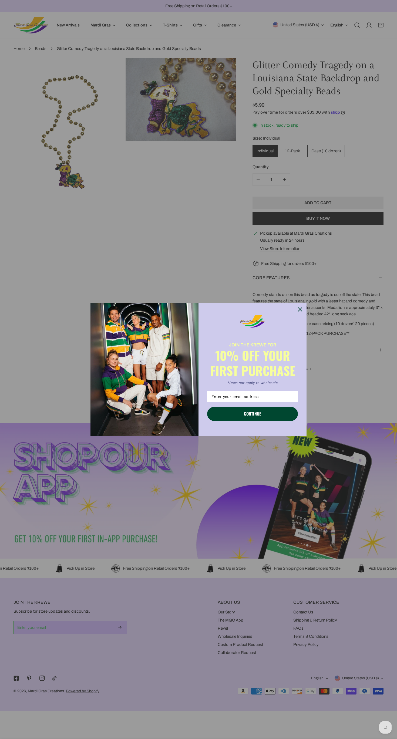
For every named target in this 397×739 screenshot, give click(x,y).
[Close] (300, 309)
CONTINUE (252, 413)
